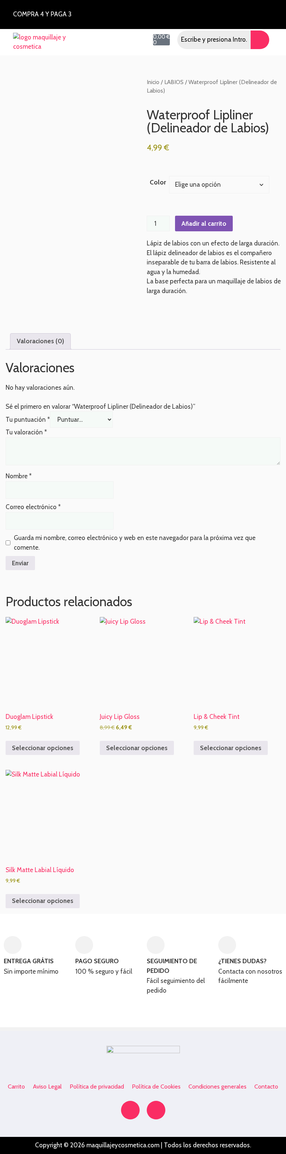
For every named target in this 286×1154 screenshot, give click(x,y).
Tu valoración (26, 432)
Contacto (266, 1086)
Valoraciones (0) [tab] (40, 341)
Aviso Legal (47, 1086)
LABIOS (174, 82)
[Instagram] (240, 13)
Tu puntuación (28, 419)
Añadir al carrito (203, 223)
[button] (83, 39)
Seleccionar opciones (42, 748)
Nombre (19, 476)
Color (158, 182)
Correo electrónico (33, 507)
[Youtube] (156, 1110)
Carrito (16, 1086)
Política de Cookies (156, 1086)
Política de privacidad (97, 1086)
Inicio (153, 82)
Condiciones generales (217, 1086)
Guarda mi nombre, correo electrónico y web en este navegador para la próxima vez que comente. (134, 542)
